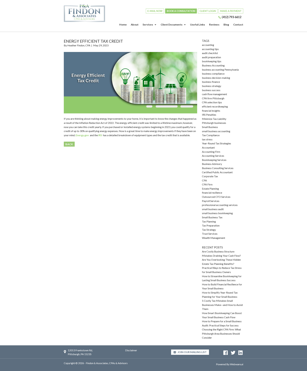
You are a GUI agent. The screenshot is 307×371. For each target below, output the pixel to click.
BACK (69, 144)
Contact (238, 24)
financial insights (211, 110)
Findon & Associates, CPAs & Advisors (107, 363)
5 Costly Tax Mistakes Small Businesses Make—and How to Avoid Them (222, 304)
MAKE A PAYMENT (231, 10)
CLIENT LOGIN (208, 10)
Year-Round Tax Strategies (216, 143)
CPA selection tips (212, 102)
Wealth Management (213, 237)
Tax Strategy (209, 229)
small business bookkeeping (217, 213)
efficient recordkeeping (215, 106)
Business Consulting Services (217, 168)
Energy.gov (82, 135)
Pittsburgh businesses (214, 122)
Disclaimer (131, 350)
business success (211, 90)
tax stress (207, 139)
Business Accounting (213, 65)
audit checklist (210, 53)
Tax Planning (209, 221)
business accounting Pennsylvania (220, 69)
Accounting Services (213, 155)
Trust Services (209, 233)
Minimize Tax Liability (214, 118)
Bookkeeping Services (214, 159)
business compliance (213, 73)
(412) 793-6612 (231, 17)
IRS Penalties (209, 114)
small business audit (213, 209)
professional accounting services (220, 204)
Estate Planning (210, 188)
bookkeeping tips (211, 61)
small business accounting (216, 131)
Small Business (210, 126)
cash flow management (214, 94)
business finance (211, 81)
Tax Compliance (211, 135)
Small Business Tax (212, 217)
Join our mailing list (192, 352)
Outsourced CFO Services (216, 196)
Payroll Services (210, 200)
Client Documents (171, 24)
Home (123, 24)
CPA (204, 180)
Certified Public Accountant (217, 172)
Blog (226, 24)
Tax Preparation (211, 225)
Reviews (214, 24)
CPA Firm (207, 184)
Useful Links (197, 24)
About (134, 24)
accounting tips (210, 49)
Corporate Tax (210, 176)
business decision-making (216, 77)
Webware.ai (236, 364)
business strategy (211, 85)
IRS (100, 135)
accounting (208, 44)
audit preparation (211, 57)
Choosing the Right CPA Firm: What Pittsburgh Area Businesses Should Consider (221, 333)
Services (148, 24)
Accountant (208, 147)
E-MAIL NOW (154, 10)
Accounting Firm (211, 151)
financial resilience (212, 192)
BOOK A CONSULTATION (181, 10)
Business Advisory (212, 163)
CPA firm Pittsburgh (213, 98)
